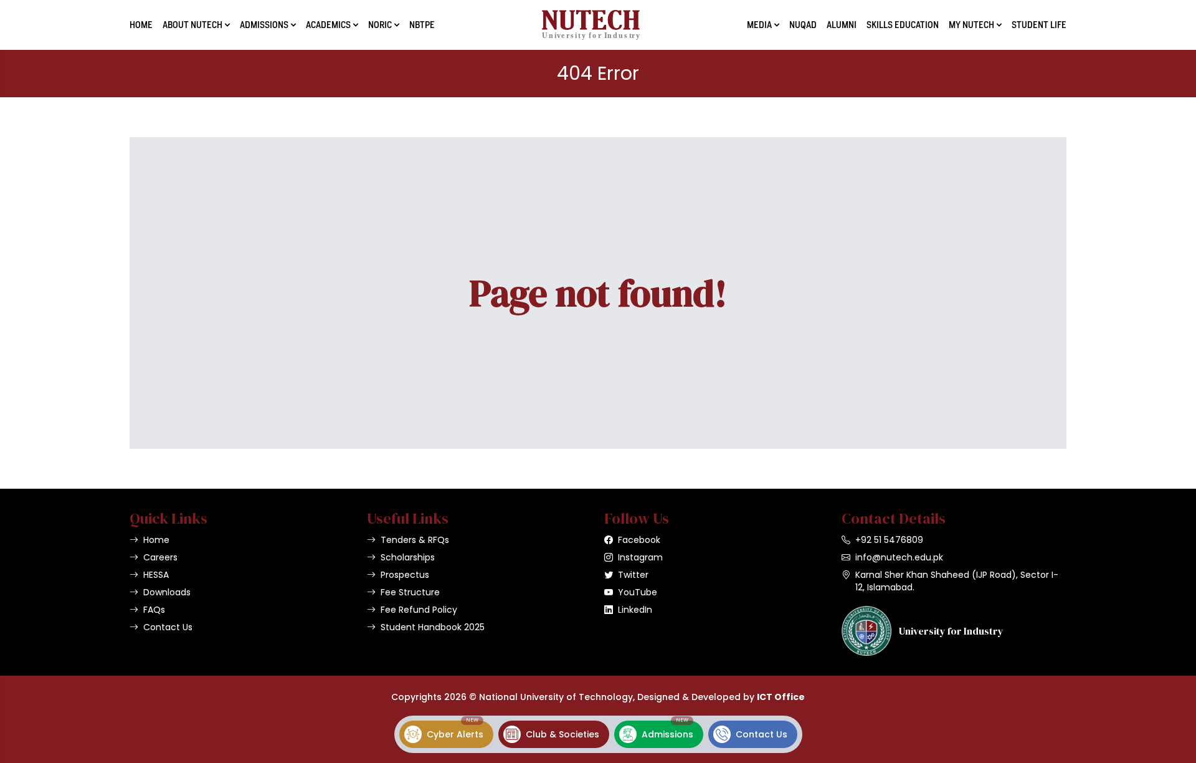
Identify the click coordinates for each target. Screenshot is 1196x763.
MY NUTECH (971, 25)
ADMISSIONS (264, 25)
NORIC (380, 25)
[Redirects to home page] (591, 25)
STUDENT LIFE (1039, 25)
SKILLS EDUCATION (902, 25)
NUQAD (803, 25)
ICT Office (781, 697)
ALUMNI (842, 25)
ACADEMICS (328, 25)
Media (759, 25)
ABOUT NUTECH (192, 25)
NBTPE (422, 25)
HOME (141, 25)
